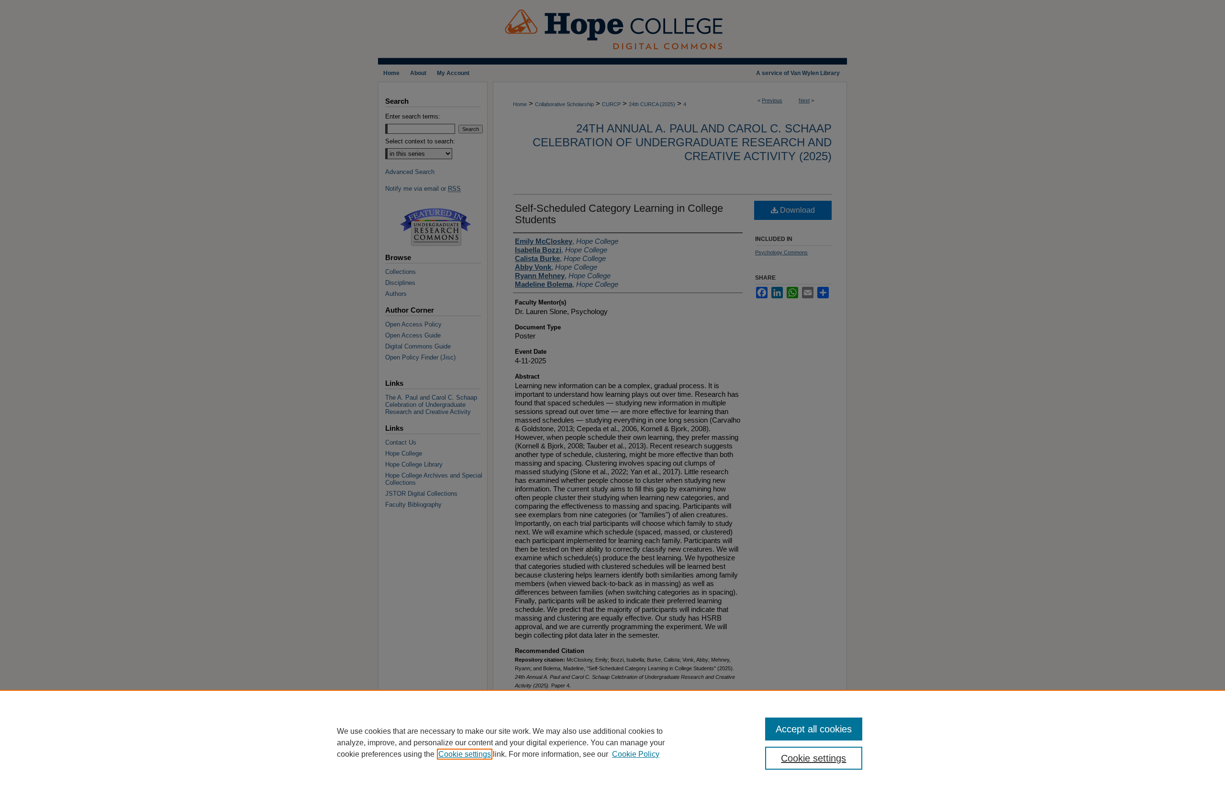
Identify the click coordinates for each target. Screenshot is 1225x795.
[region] (612, 742)
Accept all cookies (814, 729)
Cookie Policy (635, 754)
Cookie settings (464, 754)
